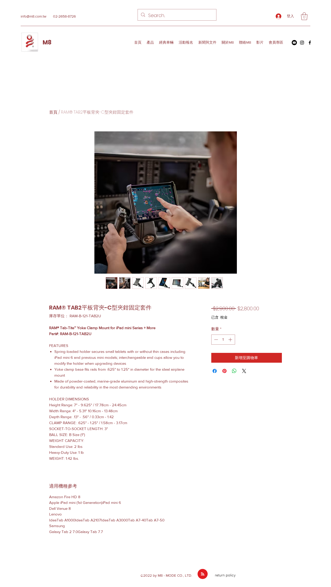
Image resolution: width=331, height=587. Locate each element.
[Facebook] (309, 42)
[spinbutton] (223, 339)
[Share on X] (244, 371)
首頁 (53, 112)
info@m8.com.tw (33, 16)
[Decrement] (215, 339)
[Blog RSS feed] (203, 574)
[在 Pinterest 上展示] (224, 371)
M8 (47, 42)
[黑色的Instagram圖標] (302, 42)
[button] (304, 16)
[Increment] (230, 339)
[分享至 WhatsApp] (234, 371)
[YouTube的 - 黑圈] (294, 42)
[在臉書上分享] (215, 371)
